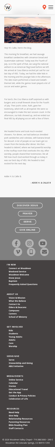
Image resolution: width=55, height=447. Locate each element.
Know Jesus (14, 278)
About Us (12, 294)
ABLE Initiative (16, 366)
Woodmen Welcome (19, 274)
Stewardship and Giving (21, 363)
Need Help (14, 412)
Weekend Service (17, 271)
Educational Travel (18, 389)
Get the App (15, 392)
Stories (12, 386)
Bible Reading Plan (18, 425)
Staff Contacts (16, 428)
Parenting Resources (19, 422)
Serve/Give (13, 356)
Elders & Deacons (17, 307)
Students (13, 333)
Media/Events (15, 376)
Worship (13, 346)
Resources (13, 408)
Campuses (14, 310)
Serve (11, 359)
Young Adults (15, 336)
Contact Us (14, 304)
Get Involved (15, 326)
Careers (13, 313)
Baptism (13, 281)
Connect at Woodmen (20, 268)
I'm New (11, 264)
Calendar (13, 383)
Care (11, 343)
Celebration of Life (18, 398)
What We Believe (17, 301)
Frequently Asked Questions (23, 284)
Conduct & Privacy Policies (22, 395)
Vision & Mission (17, 297)
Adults (12, 340)
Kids (11, 330)
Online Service (16, 379)
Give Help (13, 415)
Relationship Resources (21, 418)
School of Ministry (18, 317)
